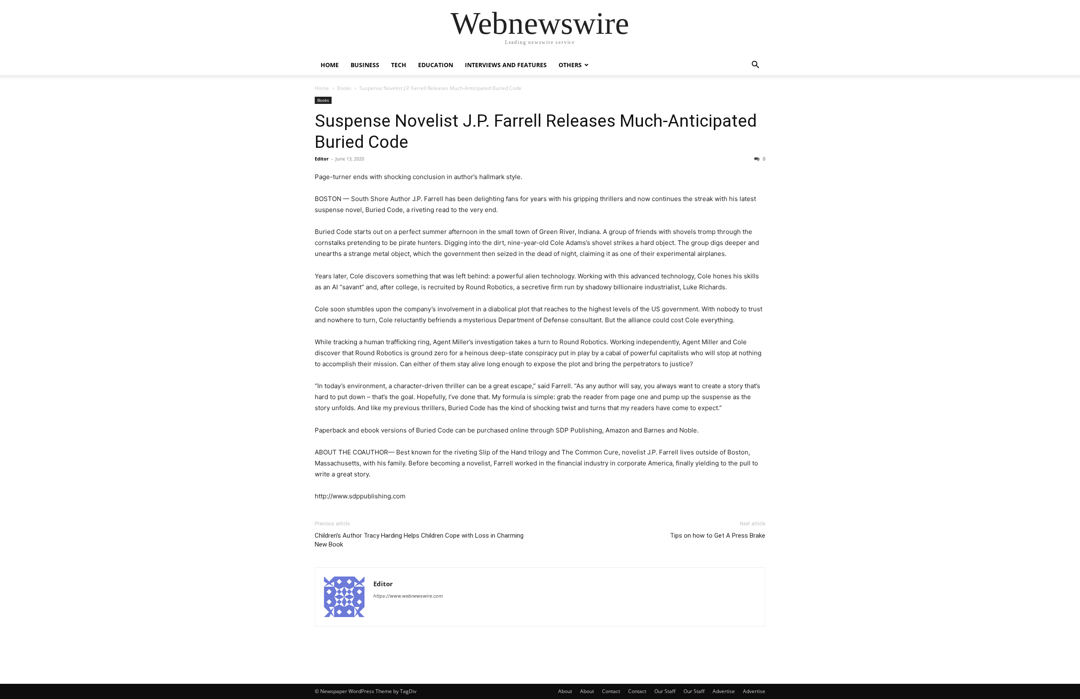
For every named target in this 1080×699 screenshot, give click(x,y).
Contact (611, 691)
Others (570, 65)
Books (344, 88)
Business (365, 65)
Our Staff (664, 691)
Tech (398, 65)
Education (435, 65)
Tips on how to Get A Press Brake (717, 535)
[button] (755, 66)
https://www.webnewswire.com (408, 596)
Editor (322, 158)
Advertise (724, 691)
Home (330, 65)
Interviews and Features (506, 65)
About (565, 691)
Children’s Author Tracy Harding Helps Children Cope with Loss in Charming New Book (419, 540)
